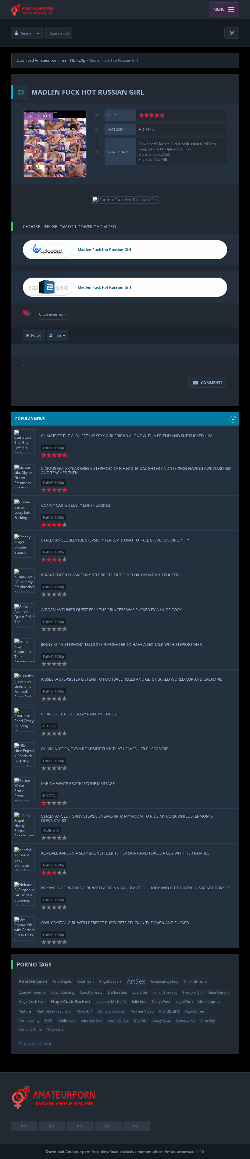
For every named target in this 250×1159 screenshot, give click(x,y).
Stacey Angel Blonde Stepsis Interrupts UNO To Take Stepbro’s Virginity (115, 540)
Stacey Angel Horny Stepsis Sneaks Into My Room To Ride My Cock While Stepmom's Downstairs (127, 818)
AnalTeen (85, 981)
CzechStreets (91, 992)
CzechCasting (62, 992)
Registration (58, 33)
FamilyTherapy (164, 992)
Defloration (117, 992)
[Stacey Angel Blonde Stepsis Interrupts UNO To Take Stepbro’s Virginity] (24, 546)
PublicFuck (66, 1020)
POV (48, 1020)
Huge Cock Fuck (32, 1001)
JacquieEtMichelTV (111, 1001)
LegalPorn (184, 1001)
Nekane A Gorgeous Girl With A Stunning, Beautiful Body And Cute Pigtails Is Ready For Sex (135, 888)
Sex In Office (118, 1020)
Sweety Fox (185, 1020)
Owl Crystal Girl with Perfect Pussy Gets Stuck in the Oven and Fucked (115, 922)
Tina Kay (208, 1020)
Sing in (26, 33)
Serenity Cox (91, 1020)
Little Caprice (209, 1001)
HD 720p (146, 129)
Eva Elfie (140, 992)
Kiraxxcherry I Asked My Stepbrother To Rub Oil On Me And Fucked (110, 575)
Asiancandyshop (164, 981)
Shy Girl (140, 1020)
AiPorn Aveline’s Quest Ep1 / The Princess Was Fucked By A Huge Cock (111, 609)
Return (36, 335)
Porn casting (29, 1020)
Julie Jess (139, 1001)
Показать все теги (35, 1043)
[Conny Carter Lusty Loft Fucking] (24, 511)
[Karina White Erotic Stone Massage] (24, 789)
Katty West (161, 1001)
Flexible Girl (193, 992)
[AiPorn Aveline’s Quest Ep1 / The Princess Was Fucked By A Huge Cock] (24, 615)
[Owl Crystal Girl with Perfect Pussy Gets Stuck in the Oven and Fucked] (24, 928)
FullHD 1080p (53, 447)
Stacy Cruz (162, 1020)
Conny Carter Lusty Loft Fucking (75, 505)
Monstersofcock (111, 1011)
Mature (25, 1011)
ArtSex (136, 981)
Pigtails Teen (195, 1011)
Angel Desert (110, 981)
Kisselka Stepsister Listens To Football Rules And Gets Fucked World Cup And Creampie (131, 679)
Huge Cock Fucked (70, 1001)
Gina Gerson (219, 992)
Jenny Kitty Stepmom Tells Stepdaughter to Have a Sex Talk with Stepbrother (121, 644)
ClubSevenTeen (52, 314)
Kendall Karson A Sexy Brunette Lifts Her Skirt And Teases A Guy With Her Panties (125, 853)
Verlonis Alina (30, 1029)
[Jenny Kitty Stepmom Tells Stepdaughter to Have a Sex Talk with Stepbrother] (24, 650)
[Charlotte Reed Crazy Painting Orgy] (24, 719)
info (58, 335)
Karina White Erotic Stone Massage (78, 783)
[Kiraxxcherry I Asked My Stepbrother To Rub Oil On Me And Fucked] (24, 580)
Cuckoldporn (195, 981)
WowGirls (55, 1029)
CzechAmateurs (32, 992)
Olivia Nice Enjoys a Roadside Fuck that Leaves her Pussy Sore (104, 748)
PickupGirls (169, 1011)
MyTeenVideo (142, 1011)
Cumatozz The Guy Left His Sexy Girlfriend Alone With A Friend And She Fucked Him (126, 435)
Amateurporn (33, 981)
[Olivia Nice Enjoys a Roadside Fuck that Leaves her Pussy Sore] (24, 754)
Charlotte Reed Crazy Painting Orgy (78, 714)
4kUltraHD (51, 830)
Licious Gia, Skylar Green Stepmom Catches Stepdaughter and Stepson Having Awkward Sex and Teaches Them (136, 470)
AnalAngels (62, 981)
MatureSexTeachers (54, 1011)
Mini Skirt (84, 1011)
